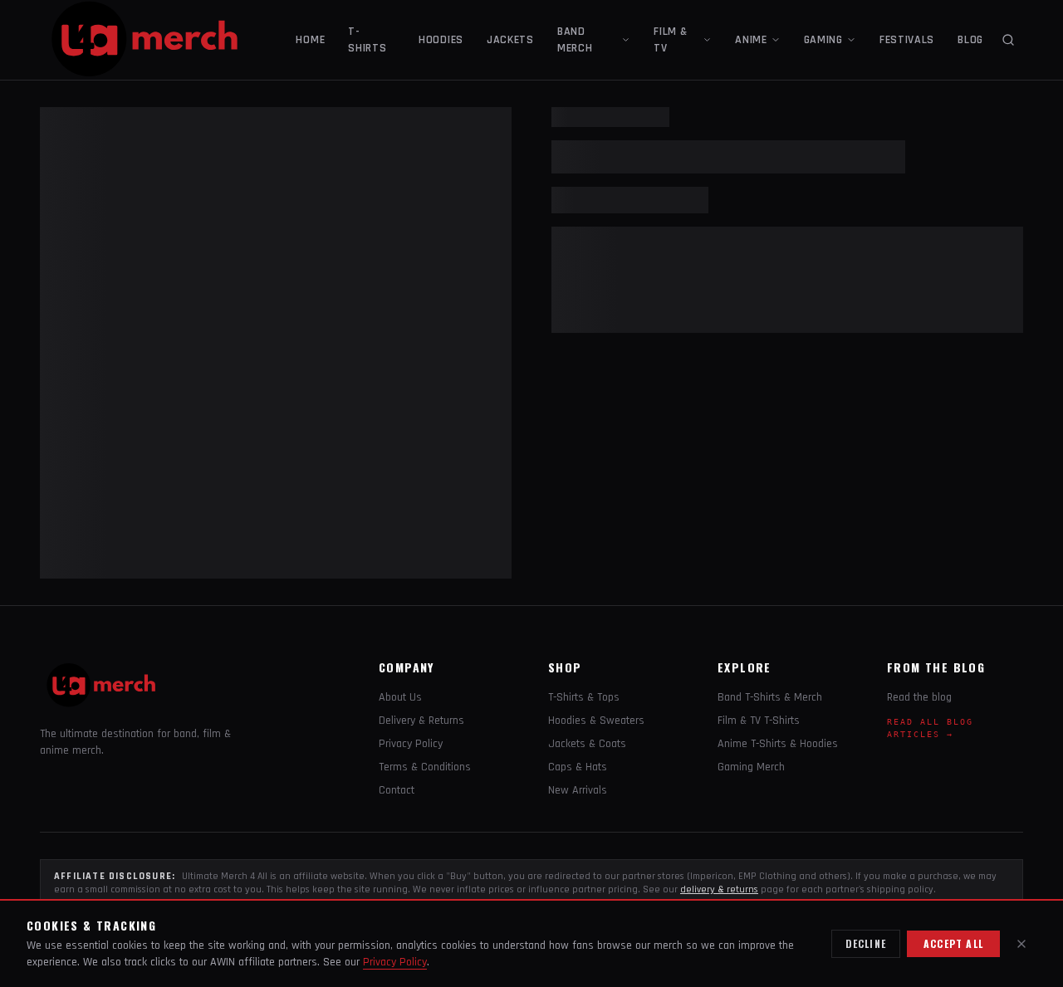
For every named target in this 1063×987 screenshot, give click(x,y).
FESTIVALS (906, 39)
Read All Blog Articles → (930, 728)
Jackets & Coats (587, 743)
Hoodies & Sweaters (596, 720)
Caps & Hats (577, 767)
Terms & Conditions (425, 767)
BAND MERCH (575, 40)
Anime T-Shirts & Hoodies (778, 743)
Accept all (953, 943)
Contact (396, 790)
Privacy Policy (411, 743)
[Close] (1021, 944)
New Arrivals (577, 790)
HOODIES (441, 39)
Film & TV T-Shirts (759, 720)
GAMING (823, 39)
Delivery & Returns (421, 720)
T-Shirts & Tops (584, 697)
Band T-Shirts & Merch (770, 697)
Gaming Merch (751, 767)
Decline (865, 943)
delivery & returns (719, 889)
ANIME (751, 39)
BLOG (970, 39)
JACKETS (510, 39)
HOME (310, 39)
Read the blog (919, 697)
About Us (400, 697)
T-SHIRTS (367, 40)
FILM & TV (670, 40)
